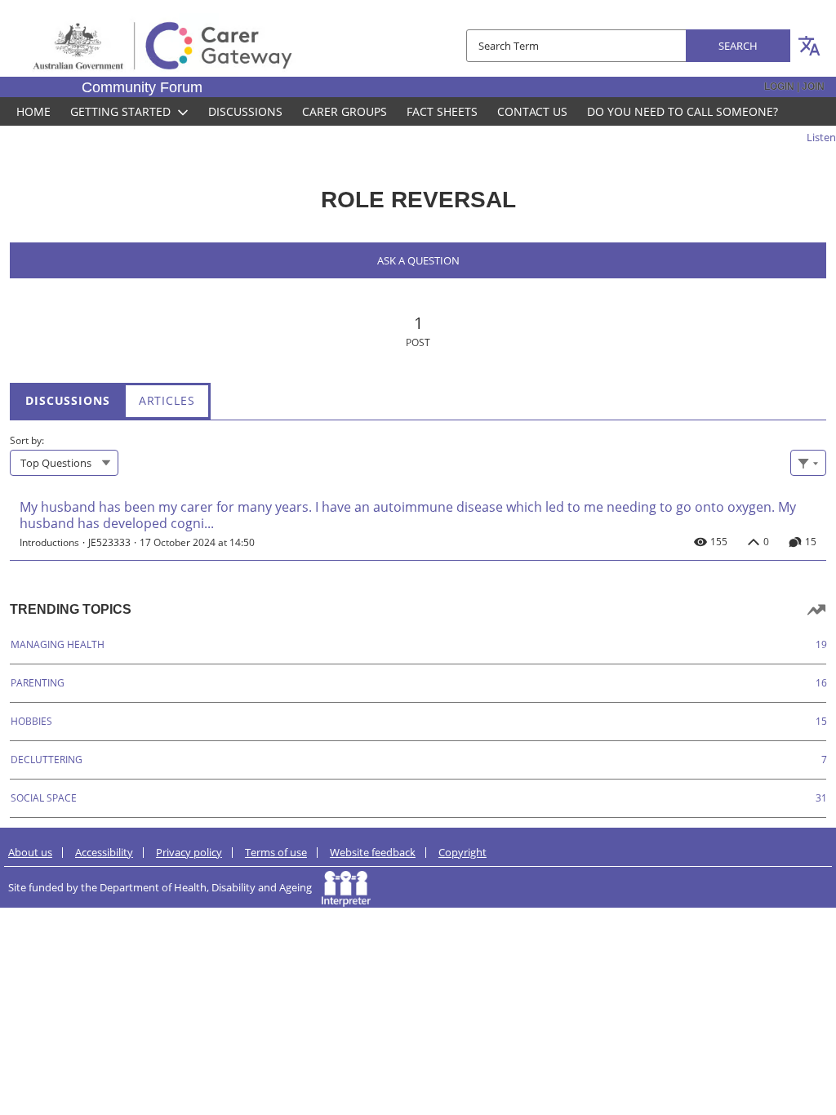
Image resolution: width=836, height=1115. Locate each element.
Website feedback (373, 852)
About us (30, 852)
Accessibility (104, 852)
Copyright (462, 852)
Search (738, 45)
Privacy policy (189, 852)
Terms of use (276, 852)
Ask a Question (418, 260)
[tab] (67, 400)
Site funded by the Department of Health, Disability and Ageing (165, 887)
